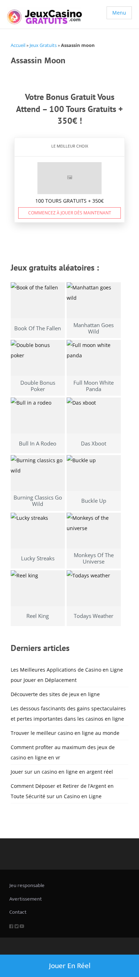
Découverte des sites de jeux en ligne (55, 694)
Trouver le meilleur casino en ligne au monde (65, 733)
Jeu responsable (27, 885)
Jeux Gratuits (43, 45)
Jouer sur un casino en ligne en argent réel (62, 771)
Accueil (18, 45)
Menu (119, 12)
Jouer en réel (70, 966)
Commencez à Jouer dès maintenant (69, 213)
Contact (17, 912)
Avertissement (25, 899)
